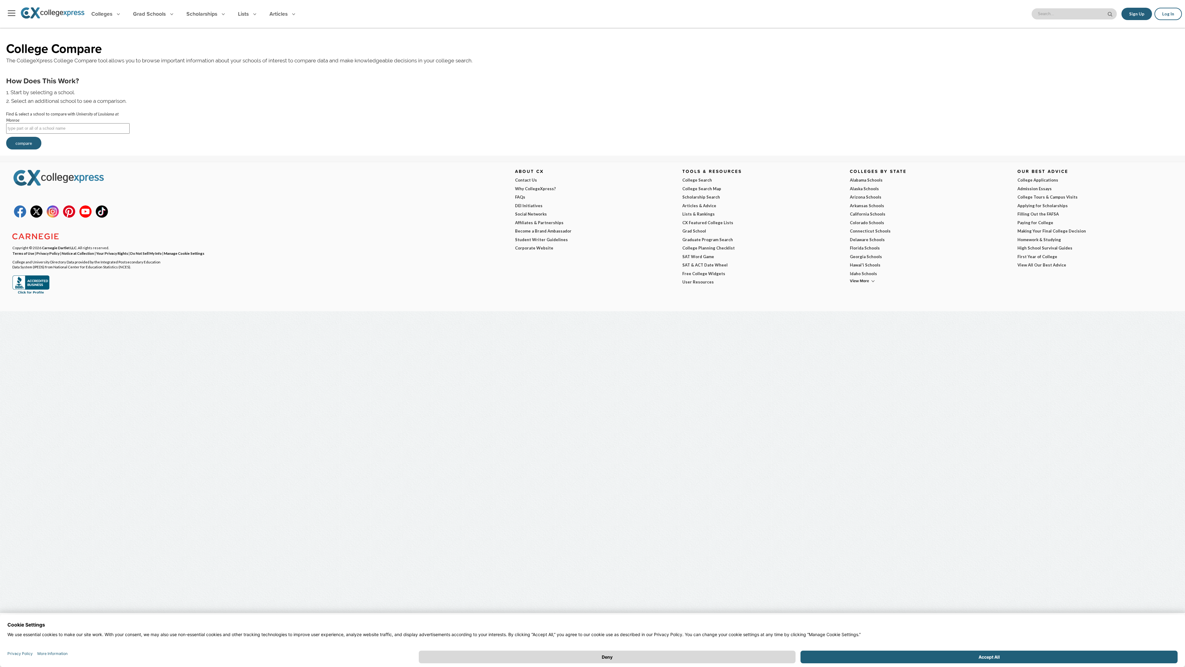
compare (23, 143)
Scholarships (202, 14)
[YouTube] (85, 216)
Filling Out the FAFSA (1038, 214)
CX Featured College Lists (707, 222)
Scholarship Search (701, 197)
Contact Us (526, 180)
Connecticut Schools (870, 231)
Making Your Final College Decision (1051, 231)
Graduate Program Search (707, 239)
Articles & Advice (699, 205)
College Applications (1037, 180)
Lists (244, 14)
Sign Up (1136, 13)
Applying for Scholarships (1042, 205)
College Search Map (701, 188)
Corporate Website (534, 247)
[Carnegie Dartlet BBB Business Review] (30, 293)
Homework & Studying (1039, 239)
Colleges (101, 14)
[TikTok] (102, 216)
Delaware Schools (867, 239)
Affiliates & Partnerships (539, 222)
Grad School (694, 231)
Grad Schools (150, 14)
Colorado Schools (867, 222)
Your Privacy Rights (112, 253)
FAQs (520, 197)
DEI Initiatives (529, 205)
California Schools (867, 214)
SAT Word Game (698, 256)
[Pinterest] (69, 216)
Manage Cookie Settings (184, 253)
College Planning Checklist (708, 247)
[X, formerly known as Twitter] (36, 216)
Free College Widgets (703, 273)
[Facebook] (20, 216)
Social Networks (531, 214)
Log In (1168, 13)
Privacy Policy (48, 253)
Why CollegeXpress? (535, 188)
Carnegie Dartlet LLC (59, 247)
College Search (697, 180)
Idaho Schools (863, 273)
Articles (279, 14)
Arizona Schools (865, 197)
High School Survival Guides (1044, 247)
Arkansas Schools (867, 205)
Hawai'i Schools (865, 264)
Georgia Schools (866, 256)
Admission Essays (1034, 188)
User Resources (698, 281)
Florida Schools (865, 247)
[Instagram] (52, 216)
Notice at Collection (78, 253)
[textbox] (68, 128)
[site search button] (1110, 13)
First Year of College (1037, 256)
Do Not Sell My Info (146, 253)
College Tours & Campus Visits (1047, 197)
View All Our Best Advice (1041, 264)
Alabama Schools (866, 180)
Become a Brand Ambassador (543, 231)
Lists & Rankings (698, 214)
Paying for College (1035, 222)
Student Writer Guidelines (541, 239)
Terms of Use (23, 253)
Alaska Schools (864, 188)
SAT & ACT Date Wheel (705, 264)
